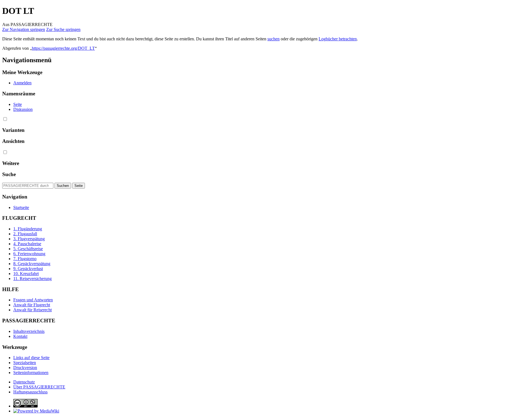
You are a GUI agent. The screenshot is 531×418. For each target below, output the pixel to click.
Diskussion (23, 109)
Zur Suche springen (63, 29)
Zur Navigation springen (23, 29)
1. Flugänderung (27, 228)
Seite (17, 104)
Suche (9, 174)
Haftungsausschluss (30, 392)
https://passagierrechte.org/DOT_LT (63, 48)
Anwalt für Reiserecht (32, 309)
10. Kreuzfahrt (26, 273)
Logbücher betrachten (338, 38)
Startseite (21, 207)
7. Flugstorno (25, 258)
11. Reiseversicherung (32, 278)
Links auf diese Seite (31, 357)
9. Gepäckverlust (28, 268)
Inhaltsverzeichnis (29, 331)
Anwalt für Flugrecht (31, 304)
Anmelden (22, 82)
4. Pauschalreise (27, 243)
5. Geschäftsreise (28, 248)
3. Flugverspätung (29, 238)
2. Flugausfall (25, 233)
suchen (273, 38)
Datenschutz (24, 382)
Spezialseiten (24, 362)
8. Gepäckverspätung (31, 263)
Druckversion (25, 367)
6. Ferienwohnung (29, 253)
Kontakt (20, 336)
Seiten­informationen (30, 372)
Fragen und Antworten (33, 299)
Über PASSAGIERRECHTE (39, 387)
